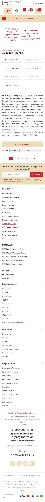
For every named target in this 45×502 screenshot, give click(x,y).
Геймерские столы (9, 231)
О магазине (6, 334)
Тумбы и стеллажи (9, 209)
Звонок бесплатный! (22, 433)
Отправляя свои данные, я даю (22, 180)
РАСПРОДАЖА (7, 245)
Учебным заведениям (10, 349)
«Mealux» (6, 292)
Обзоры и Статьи (8, 391)
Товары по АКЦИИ (9, 223)
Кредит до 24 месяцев (10, 372)
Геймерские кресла (9, 235)
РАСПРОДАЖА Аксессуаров (12, 260)
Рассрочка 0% (7, 376)
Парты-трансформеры (10, 197)
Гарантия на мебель (9, 383)
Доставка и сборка (9, 353)
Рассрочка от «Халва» (10, 379)
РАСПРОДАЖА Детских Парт (13, 249)
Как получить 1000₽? (30, 39)
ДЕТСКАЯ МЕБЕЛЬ (9, 193)
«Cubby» (5, 311)
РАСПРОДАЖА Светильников (13, 264)
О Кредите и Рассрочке (11, 368)
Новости (5, 338)
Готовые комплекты (9, 220)
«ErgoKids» (6, 288)
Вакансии (6, 341)
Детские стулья (8, 201)
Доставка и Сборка (13, 2)
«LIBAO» (5, 319)
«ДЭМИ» (5, 300)
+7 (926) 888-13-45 (22, 455)
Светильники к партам (10, 216)
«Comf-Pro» (6, 296)
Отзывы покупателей (10, 394)
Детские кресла (8, 205)
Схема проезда (22, 424)
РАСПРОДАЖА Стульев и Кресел (14, 253)
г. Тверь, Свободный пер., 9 (26, 413)
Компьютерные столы (10, 239)
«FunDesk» (6, 307)
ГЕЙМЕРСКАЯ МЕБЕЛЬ (10, 227)
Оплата (9, 4)
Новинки (6, 271)
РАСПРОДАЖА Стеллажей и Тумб (14, 256)
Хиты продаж (8, 275)
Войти (40, 3)
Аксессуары (6, 212)
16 (34, 158)
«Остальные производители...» (14, 322)
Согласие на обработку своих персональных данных (22, 180)
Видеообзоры (7, 387)
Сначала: (5, 151)
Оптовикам (6, 345)
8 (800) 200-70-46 (22, 430)
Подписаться (36, 174)
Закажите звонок (13, 446)
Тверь (35, 3)
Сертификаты (7, 402)
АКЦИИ (5, 406)
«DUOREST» (6, 315)
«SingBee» (6, 304)
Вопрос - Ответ (7, 398)
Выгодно (6, 279)
